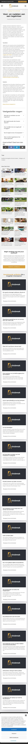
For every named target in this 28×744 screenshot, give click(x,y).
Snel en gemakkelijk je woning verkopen (14, 400)
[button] (26, 715)
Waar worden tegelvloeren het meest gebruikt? (14, 137)
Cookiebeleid (13, 740)
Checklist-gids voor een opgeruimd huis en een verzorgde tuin (20, 204)
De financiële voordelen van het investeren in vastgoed (11, 455)
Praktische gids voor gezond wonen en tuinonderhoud (5, 233)
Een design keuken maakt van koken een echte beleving (7, 175)
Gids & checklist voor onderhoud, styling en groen (19, 184)
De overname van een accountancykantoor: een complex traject (20, 244)
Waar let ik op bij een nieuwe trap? (12, 346)
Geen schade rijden (8, 535)
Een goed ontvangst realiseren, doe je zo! (14, 292)
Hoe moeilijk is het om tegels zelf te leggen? (14, 127)
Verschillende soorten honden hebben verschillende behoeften (13, 644)
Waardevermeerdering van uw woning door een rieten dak (13, 320)
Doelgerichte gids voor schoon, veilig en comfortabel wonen (6, 194)
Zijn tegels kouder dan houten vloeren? (14, 122)
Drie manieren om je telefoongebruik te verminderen (13, 374)
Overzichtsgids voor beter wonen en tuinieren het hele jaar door (7, 184)
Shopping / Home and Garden (14, 10)
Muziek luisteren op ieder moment (12, 481)
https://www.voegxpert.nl (9, 104)
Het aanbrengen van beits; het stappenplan (11, 590)
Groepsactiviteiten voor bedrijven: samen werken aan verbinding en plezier (6, 244)
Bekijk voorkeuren (14, 737)
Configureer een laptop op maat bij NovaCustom (12, 698)
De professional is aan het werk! (11, 616)
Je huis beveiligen (7, 427)
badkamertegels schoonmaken (10, 77)
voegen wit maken (7, 54)
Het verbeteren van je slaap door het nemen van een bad (12, 509)
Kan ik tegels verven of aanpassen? (14, 132)
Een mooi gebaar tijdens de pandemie (13, 562)
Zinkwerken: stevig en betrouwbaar (12, 670)
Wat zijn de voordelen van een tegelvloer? (14, 116)
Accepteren (14, 729)
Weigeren (14, 733)
